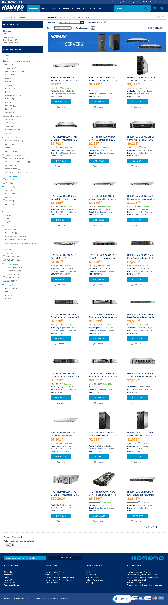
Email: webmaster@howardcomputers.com (145, 585)
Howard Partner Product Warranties (60, 580)
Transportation (134, 2)
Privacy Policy (9, 580)
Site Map (89, 583)
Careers (7, 577)
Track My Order (92, 577)
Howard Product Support (55, 572)
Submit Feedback (52, 575)
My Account (91, 575)
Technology (116, 2)
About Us (8, 572)
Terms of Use (9, 583)
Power (125, 2)
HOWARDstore (147, 2)
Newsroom (8, 575)
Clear (8, 58)
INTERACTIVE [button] (95, 8)
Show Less (7, 133)
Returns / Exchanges (94, 580)
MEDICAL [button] (81, 8)
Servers (86, 17)
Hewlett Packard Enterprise (66, 94)
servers (67, 17)
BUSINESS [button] (33, 8)
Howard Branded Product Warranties (60, 577)
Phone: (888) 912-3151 (136, 580)
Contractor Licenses (12, 585)
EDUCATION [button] (47, 8)
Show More (7, 208)
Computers (76, 17)
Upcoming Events (52, 583)
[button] (154, 8)
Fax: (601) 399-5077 (135, 583)
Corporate (159, 2)
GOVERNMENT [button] (65, 8)
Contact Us (90, 572)
